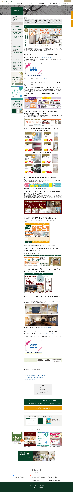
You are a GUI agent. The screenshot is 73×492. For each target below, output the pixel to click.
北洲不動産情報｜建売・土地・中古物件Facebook (21, 476)
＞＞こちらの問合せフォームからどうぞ (48, 333)
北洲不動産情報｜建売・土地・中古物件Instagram (38, 477)
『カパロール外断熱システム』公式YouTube (54, 480)
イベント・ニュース (37, 5)
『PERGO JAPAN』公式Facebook (19, 477)
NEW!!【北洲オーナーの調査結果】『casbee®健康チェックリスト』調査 (34, 375)
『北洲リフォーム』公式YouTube (52, 477)
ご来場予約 (72, 14)
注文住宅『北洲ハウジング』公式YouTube (53, 476)
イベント (41, 5)
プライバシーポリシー (33, 487)
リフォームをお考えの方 (31, 5)
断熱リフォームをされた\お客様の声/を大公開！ (55, 446)
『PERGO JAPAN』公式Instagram (36, 480)
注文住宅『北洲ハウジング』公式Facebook (20, 474)
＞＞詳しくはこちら (46, 78)
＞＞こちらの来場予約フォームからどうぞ (45, 57)
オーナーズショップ (40, 485)
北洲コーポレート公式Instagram (36, 474)
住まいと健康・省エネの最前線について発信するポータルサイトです (43, 447)
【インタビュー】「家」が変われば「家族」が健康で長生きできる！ (33, 377)
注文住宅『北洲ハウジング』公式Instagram (37, 476)
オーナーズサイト (31, 485)
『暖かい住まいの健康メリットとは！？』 (30, 379)
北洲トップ (25, 5)
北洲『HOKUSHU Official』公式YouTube (53, 474)
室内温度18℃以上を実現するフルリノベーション (29, 446)
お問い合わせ (72, 23)
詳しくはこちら (45, 188)
